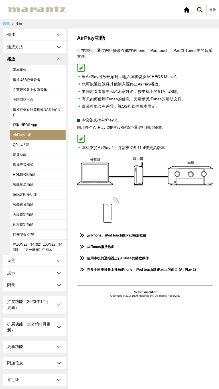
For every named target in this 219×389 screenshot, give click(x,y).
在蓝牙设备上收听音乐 (30, 90)
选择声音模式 (23, 165)
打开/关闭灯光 (23, 235)
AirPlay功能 (22, 135)
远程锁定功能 (23, 225)
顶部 (6, 24)
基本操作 (20, 70)
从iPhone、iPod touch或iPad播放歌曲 (116, 235)
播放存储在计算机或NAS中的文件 (37, 112)
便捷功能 (20, 155)
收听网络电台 (23, 100)
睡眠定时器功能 (25, 195)
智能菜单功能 (23, 185)
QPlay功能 (21, 145)
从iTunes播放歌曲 (101, 247)
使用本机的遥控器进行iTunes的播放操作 (118, 258)
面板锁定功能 (23, 215)
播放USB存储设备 (26, 80)
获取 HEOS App (25, 125)
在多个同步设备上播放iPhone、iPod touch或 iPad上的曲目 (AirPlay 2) (141, 270)
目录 (212, 10)
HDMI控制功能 (24, 175)
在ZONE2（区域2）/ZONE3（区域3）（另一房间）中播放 (37, 247)
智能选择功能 (23, 205)
